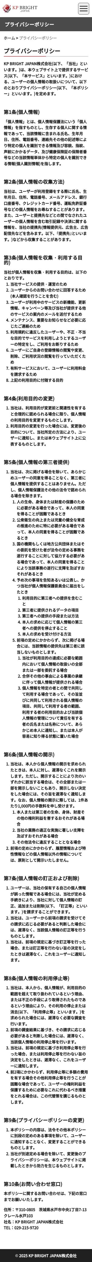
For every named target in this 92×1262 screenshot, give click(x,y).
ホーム (9, 38)
